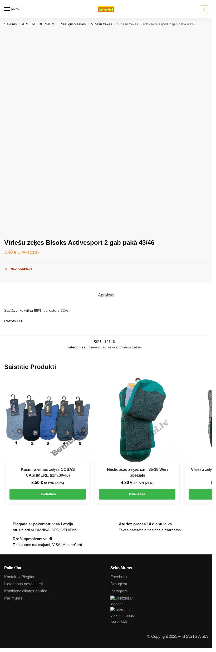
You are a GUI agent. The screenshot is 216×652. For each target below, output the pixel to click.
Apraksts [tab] (106, 295)
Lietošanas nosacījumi (23, 584)
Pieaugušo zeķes (73, 24)
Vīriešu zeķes (101, 24)
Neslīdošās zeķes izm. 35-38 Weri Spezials (137, 472)
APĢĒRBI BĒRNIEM (38, 24)
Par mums (13, 598)
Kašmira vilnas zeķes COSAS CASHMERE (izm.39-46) (48, 472)
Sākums (10, 24)
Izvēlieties (48, 494)
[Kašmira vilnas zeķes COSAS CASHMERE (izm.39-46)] (48, 419)
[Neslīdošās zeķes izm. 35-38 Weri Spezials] (137, 419)
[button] (203, 9)
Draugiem (118, 584)
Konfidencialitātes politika (25, 591)
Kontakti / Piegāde (19, 577)
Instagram (119, 591)
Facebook (118, 577)
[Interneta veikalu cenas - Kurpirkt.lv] (159, 616)
